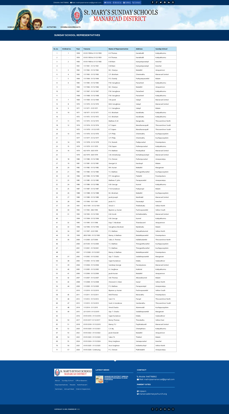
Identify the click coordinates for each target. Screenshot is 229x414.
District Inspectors (83, 389)
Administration (34, 27)
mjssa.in (142, 391)
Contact (137, 2)
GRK (78, 409)
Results (72, 385)
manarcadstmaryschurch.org (153, 394)
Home (108, 2)
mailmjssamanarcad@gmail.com (88, 2)
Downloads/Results (71, 27)
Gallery (128, 2)
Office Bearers (81, 380)
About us (117, 2)
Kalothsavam (82, 385)
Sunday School (67, 380)
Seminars (58, 389)
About (57, 380)
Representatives (61, 385)
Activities (51, 27)
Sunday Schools (15, 27)
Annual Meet (69, 389)
